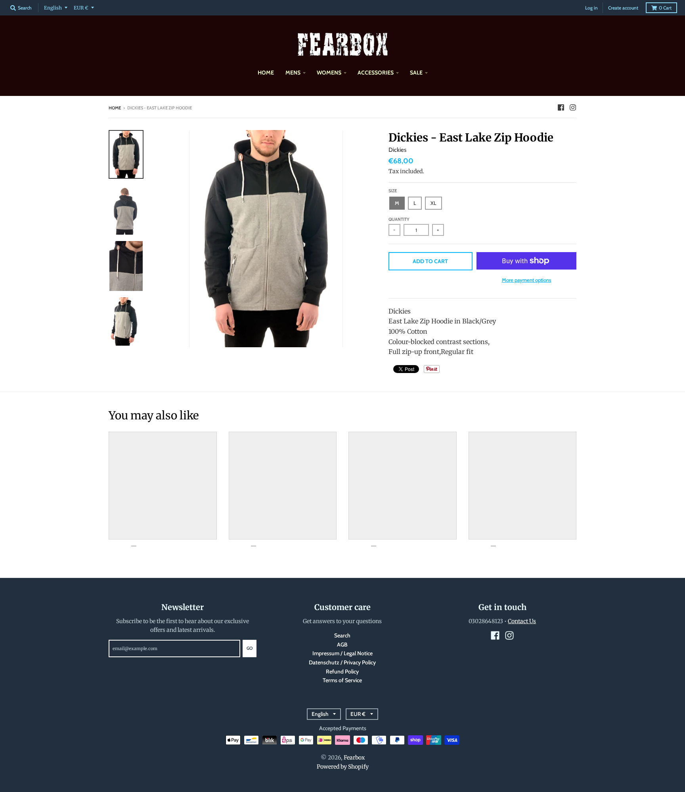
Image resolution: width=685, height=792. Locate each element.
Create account (623, 8)
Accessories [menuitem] (376, 72)
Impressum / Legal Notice (342, 653)
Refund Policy (342, 671)
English (53, 8)
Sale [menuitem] (416, 72)
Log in (591, 8)
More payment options (526, 280)
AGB (342, 644)
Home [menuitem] (266, 72)
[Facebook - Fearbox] (560, 107)
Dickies (397, 149)
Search (342, 635)
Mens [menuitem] (292, 72)
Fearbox (354, 757)
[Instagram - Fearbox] (572, 107)
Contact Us (522, 621)
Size (392, 190)
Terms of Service (342, 680)
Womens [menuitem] (329, 72)
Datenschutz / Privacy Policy (342, 662)
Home (115, 108)
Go (250, 648)
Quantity (398, 219)
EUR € (81, 8)
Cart (665, 8)
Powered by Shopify (343, 766)
